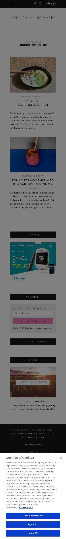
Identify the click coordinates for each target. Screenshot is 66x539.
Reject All (33, 524)
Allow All (33, 533)
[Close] (61, 457)
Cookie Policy (26, 507)
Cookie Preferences (33, 515)
